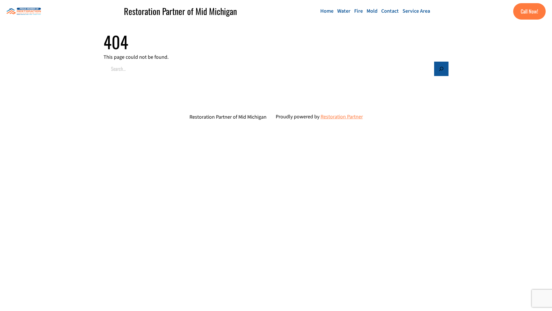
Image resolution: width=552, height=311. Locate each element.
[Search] (441, 69)
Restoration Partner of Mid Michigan (180, 11)
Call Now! (529, 11)
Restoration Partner (342, 116)
